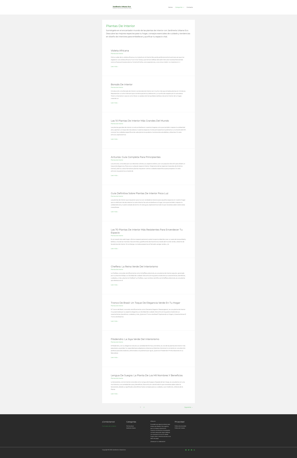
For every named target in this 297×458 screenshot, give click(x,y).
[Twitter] (188, 450)
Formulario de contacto (109, 426)
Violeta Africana (120, 50)
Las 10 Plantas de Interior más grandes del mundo (140, 120)
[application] (183, 7)
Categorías (178, 7)
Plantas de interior (117, 53)
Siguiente (188, 407)
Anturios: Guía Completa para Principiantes (135, 157)
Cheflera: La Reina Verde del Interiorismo (134, 266)
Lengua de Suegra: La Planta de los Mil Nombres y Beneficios (147, 375)
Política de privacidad (180, 426)
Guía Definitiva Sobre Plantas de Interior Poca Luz (139, 193)
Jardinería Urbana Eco (122, 7)
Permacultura (130, 426)
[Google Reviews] (194, 450)
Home (170, 7)
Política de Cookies (180, 428)
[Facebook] (186, 450)
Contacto (190, 7)
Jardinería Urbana (131, 428)
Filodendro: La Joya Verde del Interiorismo (135, 339)
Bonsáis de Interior (121, 84)
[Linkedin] (191, 450)
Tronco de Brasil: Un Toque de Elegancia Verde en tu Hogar (145, 302)
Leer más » (114, 66)
